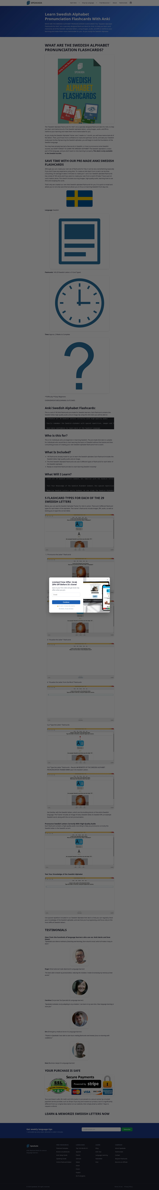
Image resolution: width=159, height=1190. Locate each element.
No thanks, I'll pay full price (66, 608)
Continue (66, 602)
